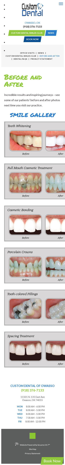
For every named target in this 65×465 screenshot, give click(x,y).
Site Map (32, 449)
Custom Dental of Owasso (32, 386)
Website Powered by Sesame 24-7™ (35, 445)
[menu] (61, 4)
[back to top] (32, 436)
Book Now (52, 461)
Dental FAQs (20, 59)
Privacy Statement (42, 59)
